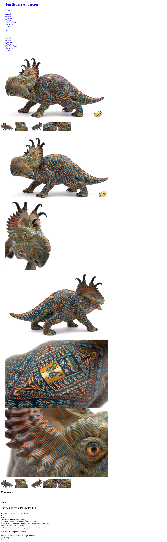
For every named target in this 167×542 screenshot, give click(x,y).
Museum (8, 18)
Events (7, 26)
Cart (7, 30)
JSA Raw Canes (11, 22)
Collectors (9, 24)
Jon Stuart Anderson (21, 4)
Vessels (8, 20)
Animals (8, 14)
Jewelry (8, 16)
